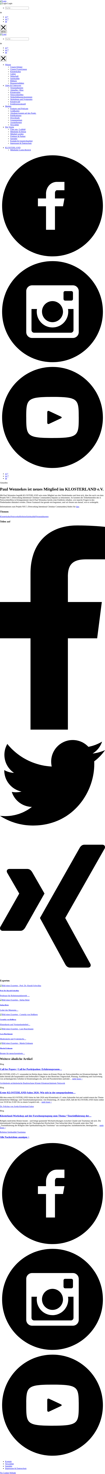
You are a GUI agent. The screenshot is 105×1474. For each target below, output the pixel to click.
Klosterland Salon (26, 1106)
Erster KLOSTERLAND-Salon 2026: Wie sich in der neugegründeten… (38, 1092)
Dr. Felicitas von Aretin (9, 1106)
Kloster (38, 1083)
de (6, 21)
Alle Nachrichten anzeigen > (14, 1137)
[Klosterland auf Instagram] (52, 363)
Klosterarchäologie (49, 1083)
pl (6, 17)
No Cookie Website (8, 1473)
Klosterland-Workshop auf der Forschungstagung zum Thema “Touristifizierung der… (45, 1115)
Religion (22, 516)
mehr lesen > (77, 1079)
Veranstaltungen (42, 516)
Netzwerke (15, 516)
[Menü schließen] (3, 28)
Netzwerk (61, 1083)
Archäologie (5, 1083)
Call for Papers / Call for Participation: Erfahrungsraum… (31, 1069)
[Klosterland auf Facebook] (52, 258)
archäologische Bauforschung (22, 1083)
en (7, 19)
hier (77, 507)
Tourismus (21, 1132)
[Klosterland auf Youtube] (52, 469)
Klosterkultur (5, 516)
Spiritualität (31, 516)
